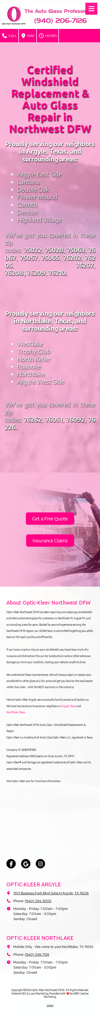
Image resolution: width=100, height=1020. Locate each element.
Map (30, 35)
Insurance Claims (50, 540)
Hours (51, 35)
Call (12, 35)
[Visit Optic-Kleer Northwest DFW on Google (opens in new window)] (25, 863)
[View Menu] (91, 9)
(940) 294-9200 (38, 901)
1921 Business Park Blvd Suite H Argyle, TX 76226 (51, 893)
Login (50, 1005)
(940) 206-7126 (37, 954)
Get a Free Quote (50, 518)
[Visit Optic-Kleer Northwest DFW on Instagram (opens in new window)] (40, 863)
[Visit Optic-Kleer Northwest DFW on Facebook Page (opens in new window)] (11, 863)
